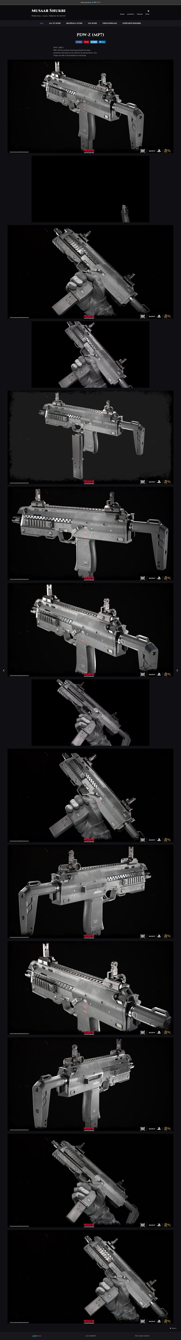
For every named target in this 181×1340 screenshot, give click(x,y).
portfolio (130, 14)
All (41, 23)
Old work (92, 23)
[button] (173, 1328)
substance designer (132, 23)
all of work (55, 23)
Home (122, 14)
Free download (110, 23)
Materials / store (74, 23)
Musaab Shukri (49, 10)
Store (147, 14)
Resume (140, 14)
